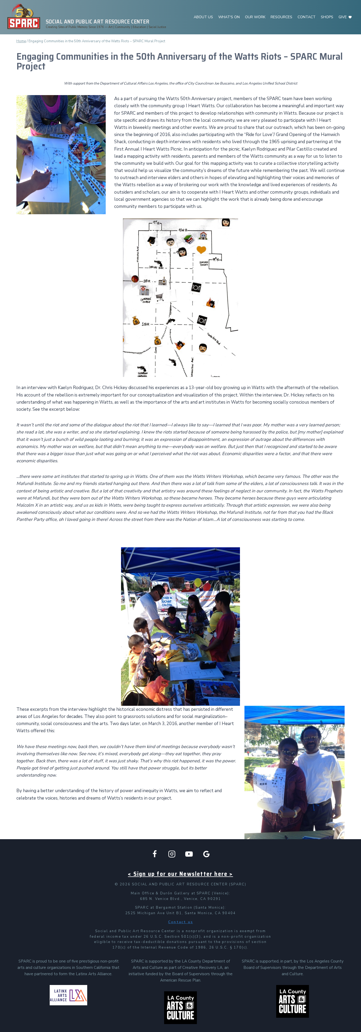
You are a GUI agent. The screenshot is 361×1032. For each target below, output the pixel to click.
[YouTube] (189, 854)
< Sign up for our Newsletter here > (180, 874)
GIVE (343, 17)
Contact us (180, 922)
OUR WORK (255, 17)
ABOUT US (203, 17)
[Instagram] (171, 854)
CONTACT (307, 17)
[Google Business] (206, 854)
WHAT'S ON (229, 17)
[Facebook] (154, 854)
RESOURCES (281, 17)
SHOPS (327, 17)
